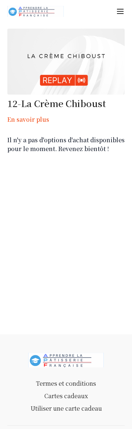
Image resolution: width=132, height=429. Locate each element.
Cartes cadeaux (66, 396)
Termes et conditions (66, 383)
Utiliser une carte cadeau (66, 408)
